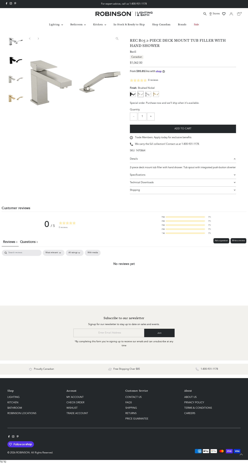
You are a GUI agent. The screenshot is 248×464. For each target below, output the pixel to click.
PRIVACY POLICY (194, 402)
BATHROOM (14, 408)
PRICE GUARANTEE (136, 419)
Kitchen (98, 24)
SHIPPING (131, 408)
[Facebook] (6, 4)
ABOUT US (190, 397)
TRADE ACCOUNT (77, 413)
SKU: (132, 150)
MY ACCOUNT (75, 397)
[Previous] (30, 38)
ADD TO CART (182, 129)
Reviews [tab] (10, 242)
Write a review (238, 241)
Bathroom (76, 24)
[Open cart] (239, 13)
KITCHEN (12, 402)
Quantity (135, 109)
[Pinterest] (15, 4)
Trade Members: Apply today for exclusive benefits (163, 137)
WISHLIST (72, 408)
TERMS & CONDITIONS (198, 408)
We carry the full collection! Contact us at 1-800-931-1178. (167, 144)
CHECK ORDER (75, 402)
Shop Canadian (161, 24)
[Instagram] (11, 4)
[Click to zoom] (117, 38)
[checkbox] (93, 253)
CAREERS (189, 413)
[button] (186, 217)
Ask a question (221, 241)
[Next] (38, 38)
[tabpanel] (124, 275)
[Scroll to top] (241, 454)
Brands (182, 24)
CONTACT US (133, 397)
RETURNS (130, 413)
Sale (196, 24)
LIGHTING (13, 397)
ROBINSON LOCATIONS (21, 413)
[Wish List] (224, 13)
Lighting (55, 24)
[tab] (29, 242)
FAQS (128, 402)
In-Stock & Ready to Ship (129, 24)
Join (159, 333)
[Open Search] (204, 13)
